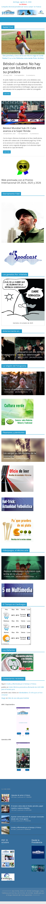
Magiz (3, 698)
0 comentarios (30, 75)
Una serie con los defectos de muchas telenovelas (20, 353)
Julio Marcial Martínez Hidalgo (25, 576)
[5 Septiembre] (2, 18)
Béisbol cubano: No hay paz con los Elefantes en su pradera (22, 67)
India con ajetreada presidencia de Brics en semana (19, 7)
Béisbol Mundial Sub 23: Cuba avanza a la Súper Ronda (19, 129)
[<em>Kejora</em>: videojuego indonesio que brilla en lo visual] (23, 557)
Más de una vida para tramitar (18, 698)
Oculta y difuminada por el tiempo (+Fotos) (21, 684)
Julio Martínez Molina (22, 357)
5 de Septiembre (19, 75)
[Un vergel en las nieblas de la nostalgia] (23, 439)
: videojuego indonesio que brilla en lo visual (22, 572)
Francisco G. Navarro (22, 458)
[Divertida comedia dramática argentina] (23, 373)
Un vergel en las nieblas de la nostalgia (20, 454)
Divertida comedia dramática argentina (20, 388)
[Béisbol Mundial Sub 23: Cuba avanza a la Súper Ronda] (23, 102)
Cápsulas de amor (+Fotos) (20, 795)
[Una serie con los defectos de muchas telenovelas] (23, 338)
